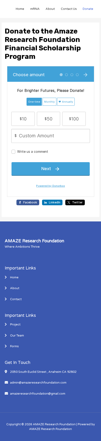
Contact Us (69, 9)
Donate (88, 9)
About (50, 9)
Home (20, 9)
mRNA (35, 9)
